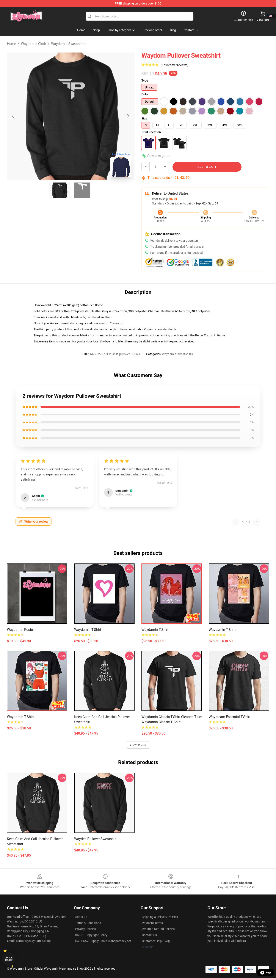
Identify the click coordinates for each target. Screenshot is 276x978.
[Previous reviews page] (236, 522)
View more (138, 744)
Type (144, 80)
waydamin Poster (20, 630)
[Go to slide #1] (59, 190)
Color (145, 94)
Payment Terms (152, 923)
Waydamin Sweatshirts (68, 44)
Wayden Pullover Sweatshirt (95, 839)
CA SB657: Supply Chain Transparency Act (103, 941)
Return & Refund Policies (158, 929)
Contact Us (149, 935)
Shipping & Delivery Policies (160, 917)
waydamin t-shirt (87, 630)
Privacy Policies (85, 929)
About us (81, 917)
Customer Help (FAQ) (156, 941)
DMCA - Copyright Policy (91, 935)
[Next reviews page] (256, 522)
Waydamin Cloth (33, 44)
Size (144, 118)
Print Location (151, 132)
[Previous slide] (13, 116)
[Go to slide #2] (82, 190)
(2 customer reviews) (174, 65)
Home (11, 44)
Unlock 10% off (9, 959)
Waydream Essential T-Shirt (229, 717)
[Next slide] (127, 116)
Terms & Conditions (88, 923)
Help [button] (268, 972)
